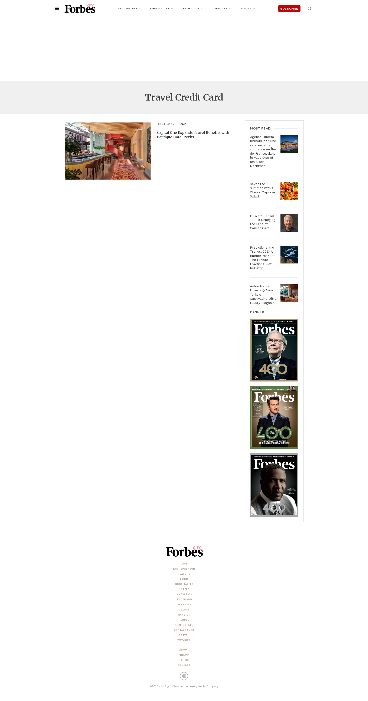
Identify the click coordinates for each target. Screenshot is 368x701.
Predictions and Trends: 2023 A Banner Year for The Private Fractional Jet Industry (262, 258)
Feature (184, 574)
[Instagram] (184, 676)
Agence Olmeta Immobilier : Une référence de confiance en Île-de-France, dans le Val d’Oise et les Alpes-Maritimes (263, 151)
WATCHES (184, 640)
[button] (309, 8)
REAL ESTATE (184, 625)
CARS (184, 563)
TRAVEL (183, 124)
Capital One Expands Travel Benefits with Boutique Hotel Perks (193, 134)
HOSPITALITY (184, 584)
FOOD (184, 579)
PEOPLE (184, 620)
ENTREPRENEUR (184, 568)
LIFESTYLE (184, 604)
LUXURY (184, 609)
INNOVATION (184, 594)
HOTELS (184, 589)
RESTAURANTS (184, 630)
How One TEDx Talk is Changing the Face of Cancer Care (262, 222)
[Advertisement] (184, 49)
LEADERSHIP (184, 599)
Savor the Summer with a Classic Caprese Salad (262, 190)
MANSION (184, 614)
